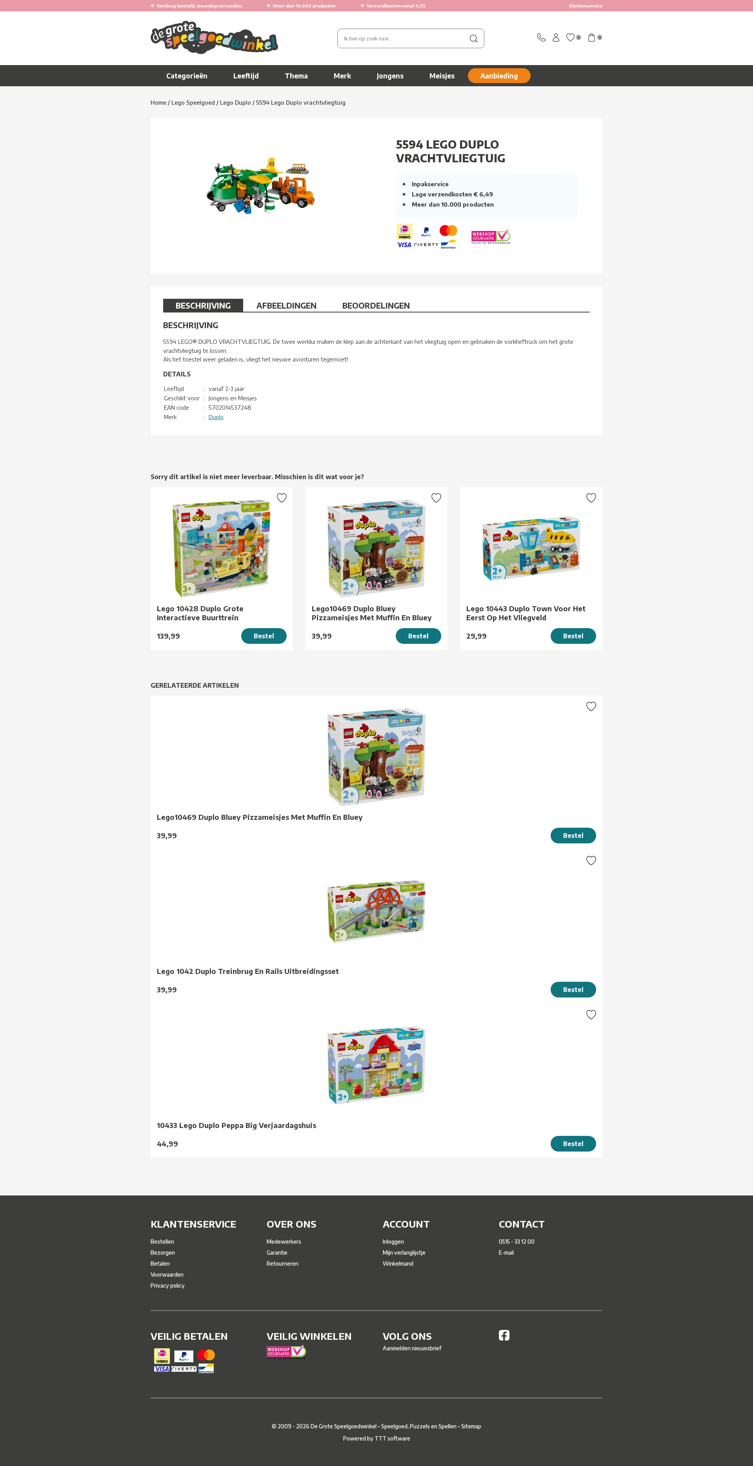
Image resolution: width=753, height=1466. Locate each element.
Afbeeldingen (286, 305)
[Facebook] (504, 1338)
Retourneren (282, 1263)
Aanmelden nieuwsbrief (412, 1348)
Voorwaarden (167, 1274)
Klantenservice (585, 5)
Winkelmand (398, 1263)
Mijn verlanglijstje (404, 1252)
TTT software (392, 1438)
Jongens (390, 75)
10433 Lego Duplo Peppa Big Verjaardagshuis (236, 1125)
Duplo (216, 416)
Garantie (277, 1252)
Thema (296, 75)
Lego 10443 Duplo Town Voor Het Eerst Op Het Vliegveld (526, 613)
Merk (342, 75)
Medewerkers (284, 1241)
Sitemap (471, 1426)
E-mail (506, 1252)
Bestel (264, 636)
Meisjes (442, 75)
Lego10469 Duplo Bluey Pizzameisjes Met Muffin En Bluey (372, 613)
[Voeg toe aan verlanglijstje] (282, 498)
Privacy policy (168, 1285)
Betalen (160, 1263)
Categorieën (186, 75)
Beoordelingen (376, 305)
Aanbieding (499, 75)
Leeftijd (246, 75)
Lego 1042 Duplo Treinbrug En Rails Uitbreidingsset (248, 971)
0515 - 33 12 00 (517, 1241)
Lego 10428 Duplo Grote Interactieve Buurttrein (200, 613)
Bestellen (162, 1241)
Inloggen (393, 1241)
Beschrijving (203, 305)
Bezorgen (163, 1252)
